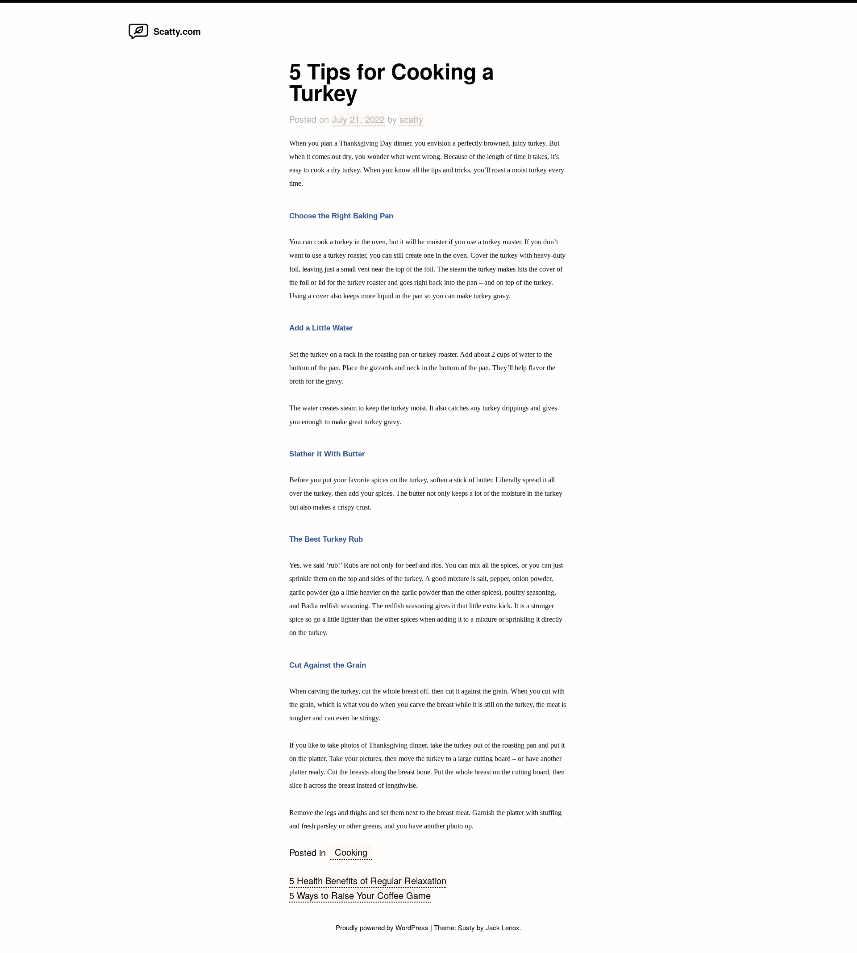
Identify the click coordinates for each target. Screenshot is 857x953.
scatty (411, 119)
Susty (466, 927)
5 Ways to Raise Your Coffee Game (360, 895)
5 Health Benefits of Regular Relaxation (367, 880)
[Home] (138, 38)
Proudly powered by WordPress (383, 927)
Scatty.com (177, 31)
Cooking (351, 851)
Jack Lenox (503, 927)
